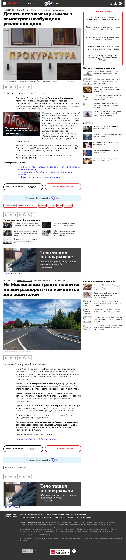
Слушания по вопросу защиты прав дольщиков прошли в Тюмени (25, 241)
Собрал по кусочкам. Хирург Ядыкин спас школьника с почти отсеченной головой (108, 319)
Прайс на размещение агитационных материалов (66, 515)
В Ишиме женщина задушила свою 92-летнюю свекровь (64, 224)
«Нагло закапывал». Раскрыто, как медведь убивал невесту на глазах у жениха (107, 311)
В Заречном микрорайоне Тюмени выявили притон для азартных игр (27, 224)
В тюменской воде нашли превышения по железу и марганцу (103, 18)
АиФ (73, 81)
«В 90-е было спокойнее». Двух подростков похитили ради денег (107, 72)
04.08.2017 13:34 (9, 10)
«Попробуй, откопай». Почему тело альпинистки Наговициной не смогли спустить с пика (107, 114)
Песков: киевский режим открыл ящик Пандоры (105, 151)
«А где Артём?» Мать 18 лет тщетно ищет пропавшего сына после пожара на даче (107, 81)
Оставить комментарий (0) (63, 187)
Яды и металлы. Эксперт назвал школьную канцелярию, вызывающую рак (106, 295)
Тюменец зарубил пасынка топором (39, 177)
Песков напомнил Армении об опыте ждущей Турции (107, 135)
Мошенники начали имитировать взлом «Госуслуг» (106, 143)
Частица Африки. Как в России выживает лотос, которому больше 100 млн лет (107, 106)
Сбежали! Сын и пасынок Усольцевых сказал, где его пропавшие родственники (108, 97)
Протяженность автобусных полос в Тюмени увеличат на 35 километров (103, 48)
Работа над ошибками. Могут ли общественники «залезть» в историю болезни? (65, 233)
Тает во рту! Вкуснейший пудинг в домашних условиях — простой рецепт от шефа (107, 287)
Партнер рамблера (41, 551)
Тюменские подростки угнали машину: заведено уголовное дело (25, 233)
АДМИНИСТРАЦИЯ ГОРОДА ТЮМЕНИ (18, 352)
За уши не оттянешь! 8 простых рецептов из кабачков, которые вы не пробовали (108, 89)
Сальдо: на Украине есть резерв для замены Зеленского (107, 127)
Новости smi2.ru (11, 273)
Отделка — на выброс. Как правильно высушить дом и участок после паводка (103, 58)
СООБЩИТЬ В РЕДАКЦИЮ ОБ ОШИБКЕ (78, 517)
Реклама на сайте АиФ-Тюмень (32, 515)
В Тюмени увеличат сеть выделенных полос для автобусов (103, 38)
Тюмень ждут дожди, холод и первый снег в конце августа (103, 28)
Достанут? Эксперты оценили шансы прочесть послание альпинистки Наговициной (108, 327)
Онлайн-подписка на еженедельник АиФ (36, 517)
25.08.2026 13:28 (9, 281)
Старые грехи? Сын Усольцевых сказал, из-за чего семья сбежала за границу (107, 303)
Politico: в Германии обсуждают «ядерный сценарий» (105, 159)
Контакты (58, 517)
